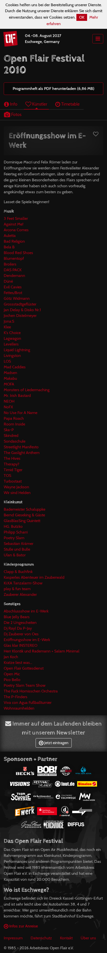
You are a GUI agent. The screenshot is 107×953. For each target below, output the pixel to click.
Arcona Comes (16, 230)
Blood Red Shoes (18, 252)
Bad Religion (14, 241)
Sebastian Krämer (18, 543)
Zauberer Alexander (20, 594)
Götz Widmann (17, 298)
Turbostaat (13, 481)
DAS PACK (13, 269)
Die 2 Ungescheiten (20, 622)
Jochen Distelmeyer (20, 315)
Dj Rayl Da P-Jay (18, 628)
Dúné (8, 281)
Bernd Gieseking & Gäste (24, 515)
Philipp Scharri (16, 532)
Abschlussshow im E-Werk (26, 611)
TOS (7, 475)
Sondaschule (14, 441)
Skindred (11, 435)
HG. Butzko (13, 526)
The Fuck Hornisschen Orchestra (31, 691)
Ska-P (9, 429)
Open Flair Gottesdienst (24, 668)
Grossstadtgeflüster (20, 304)
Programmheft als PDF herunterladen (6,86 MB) (53, 88)
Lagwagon (12, 338)
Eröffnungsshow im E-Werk (27, 639)
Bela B (9, 247)
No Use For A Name (20, 412)
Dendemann (14, 275)
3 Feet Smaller (16, 218)
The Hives (12, 458)
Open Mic (12, 674)
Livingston (12, 355)
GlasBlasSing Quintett (22, 520)
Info (13, 104)
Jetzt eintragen (55, 742)
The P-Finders (15, 696)
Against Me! (13, 224)
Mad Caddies (15, 367)
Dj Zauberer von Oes (21, 634)
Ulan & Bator (15, 555)
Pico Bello (12, 679)
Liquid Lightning (17, 349)
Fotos (15, 114)
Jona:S (9, 321)
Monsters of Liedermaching (27, 389)
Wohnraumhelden (19, 708)
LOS (7, 361)
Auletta (10, 235)
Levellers (11, 344)
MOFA (9, 384)
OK (81, 17)
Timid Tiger (13, 469)
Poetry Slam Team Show (25, 685)
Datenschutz (41, 938)
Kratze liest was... (18, 662)
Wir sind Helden (17, 492)
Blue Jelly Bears (17, 616)
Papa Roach (14, 418)
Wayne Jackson (16, 487)
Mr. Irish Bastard (17, 395)
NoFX (8, 407)
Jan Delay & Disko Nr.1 (22, 309)
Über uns (88, 938)
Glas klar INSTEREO (20, 645)
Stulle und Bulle (17, 549)
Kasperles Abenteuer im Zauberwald (34, 577)
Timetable (70, 104)
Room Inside (14, 424)
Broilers (10, 264)
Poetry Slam (14, 537)
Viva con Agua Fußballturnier (28, 702)
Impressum (13, 938)
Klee (7, 327)
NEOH (9, 401)
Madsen (10, 372)
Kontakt (66, 938)
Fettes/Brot (13, 292)
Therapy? (11, 464)
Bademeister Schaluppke (24, 509)
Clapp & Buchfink (18, 571)
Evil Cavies (13, 287)
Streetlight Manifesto (21, 447)
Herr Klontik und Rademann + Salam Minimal (41, 651)
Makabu (10, 378)
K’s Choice (12, 332)
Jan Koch (11, 656)
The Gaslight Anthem (22, 452)
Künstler (39, 104)
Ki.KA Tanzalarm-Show (23, 583)
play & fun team (17, 588)
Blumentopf (14, 258)
